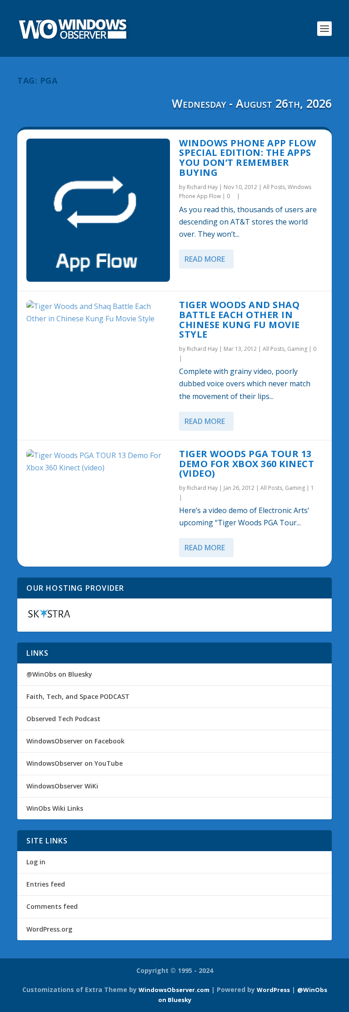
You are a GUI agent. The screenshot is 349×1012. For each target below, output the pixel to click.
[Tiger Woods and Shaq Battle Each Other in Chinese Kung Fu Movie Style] (98, 312)
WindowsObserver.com (174, 990)
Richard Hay (202, 187)
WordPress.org (49, 929)
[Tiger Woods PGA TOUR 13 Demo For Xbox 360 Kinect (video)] (98, 461)
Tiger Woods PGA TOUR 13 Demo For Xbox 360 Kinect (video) (246, 464)
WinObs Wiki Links (54, 808)
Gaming (297, 349)
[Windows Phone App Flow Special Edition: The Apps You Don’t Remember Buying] (98, 210)
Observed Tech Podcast (63, 718)
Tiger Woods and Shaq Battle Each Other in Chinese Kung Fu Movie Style (239, 319)
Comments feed (52, 906)
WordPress (273, 990)
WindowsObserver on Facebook (75, 741)
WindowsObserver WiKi (62, 786)
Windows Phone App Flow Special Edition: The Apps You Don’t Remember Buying (247, 158)
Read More (204, 259)
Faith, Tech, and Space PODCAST (78, 696)
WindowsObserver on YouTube (74, 763)
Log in (35, 861)
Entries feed (45, 884)
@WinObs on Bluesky (59, 674)
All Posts (274, 187)
